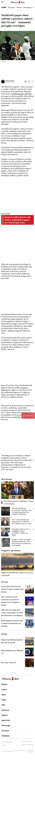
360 (3, 705)
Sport (4, 695)
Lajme (3, 7)
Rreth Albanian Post (7, 742)
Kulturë (5, 715)
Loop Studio (28, 750)
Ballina (4, 684)
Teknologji (6, 725)
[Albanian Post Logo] (17, 2)
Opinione (5, 710)
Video (4, 700)
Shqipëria (11, 7)
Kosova (19, 7)
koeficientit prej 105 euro (22, 94)
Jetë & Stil (6, 720)
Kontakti (4, 745)
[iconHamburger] (2, 2)
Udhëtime (6, 736)
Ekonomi (5, 731)
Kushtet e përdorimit (27, 741)
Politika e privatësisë (27, 744)
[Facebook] (25, 81)
